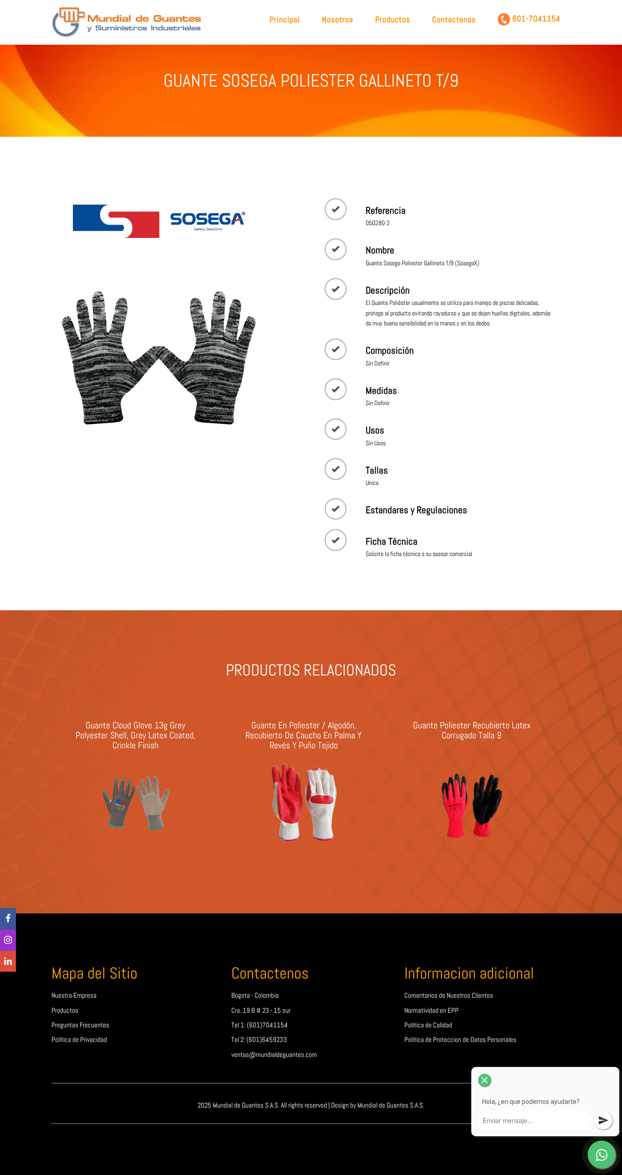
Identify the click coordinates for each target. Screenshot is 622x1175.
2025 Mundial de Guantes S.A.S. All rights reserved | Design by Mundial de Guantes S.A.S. (311, 1105)
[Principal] (128, 21)
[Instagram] (8, 940)
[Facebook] (8, 919)
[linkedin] (8, 961)
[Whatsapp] (601, 1154)
